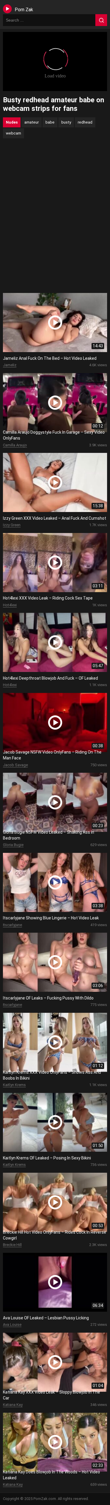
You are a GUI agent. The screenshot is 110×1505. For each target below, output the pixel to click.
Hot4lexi (10, 605)
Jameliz (9, 365)
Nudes (12, 122)
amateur (31, 122)
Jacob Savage (15, 765)
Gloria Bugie (13, 845)
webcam (13, 133)
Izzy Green (12, 525)
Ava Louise (12, 1324)
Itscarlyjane (12, 925)
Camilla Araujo (15, 445)
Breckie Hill (12, 1244)
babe (50, 122)
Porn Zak (24, 9)
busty (66, 122)
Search (101, 20)
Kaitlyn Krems (14, 1085)
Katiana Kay (13, 1404)
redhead (85, 122)
